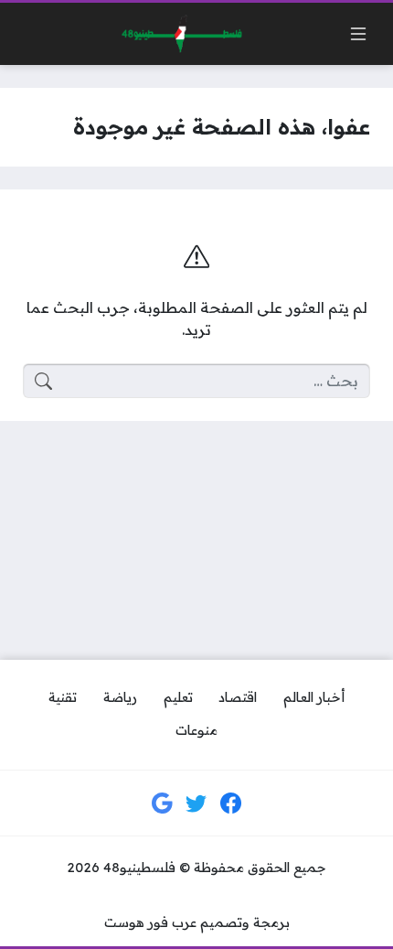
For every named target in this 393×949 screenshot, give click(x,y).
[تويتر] (196, 803)
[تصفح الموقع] (358, 34)
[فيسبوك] (231, 803)
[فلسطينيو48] (177, 34)
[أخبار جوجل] (162, 803)
